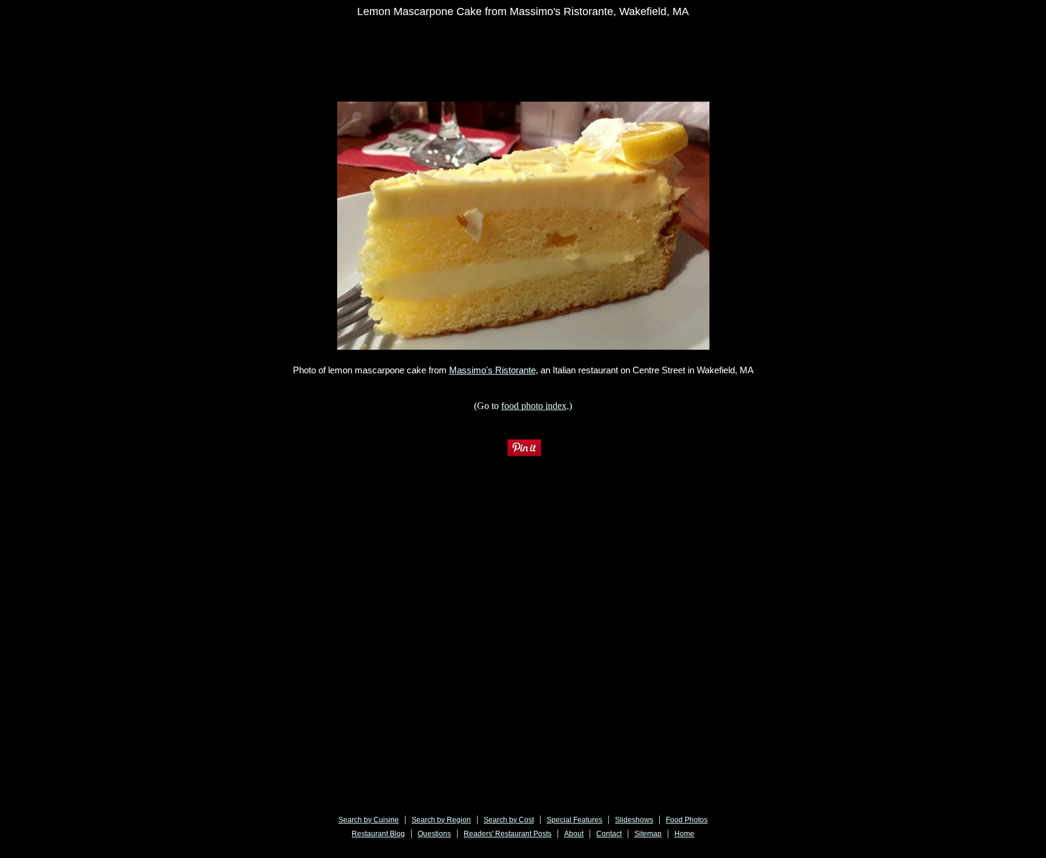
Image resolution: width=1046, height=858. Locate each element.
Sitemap (648, 834)
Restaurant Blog (378, 834)
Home (684, 834)
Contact (609, 834)
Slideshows (634, 820)
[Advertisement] (460, 52)
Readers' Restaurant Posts (507, 834)
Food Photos (687, 820)
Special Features (574, 820)
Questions (434, 834)
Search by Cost (509, 820)
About (574, 834)
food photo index (534, 406)
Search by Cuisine (368, 820)
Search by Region (441, 820)
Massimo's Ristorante (492, 370)
